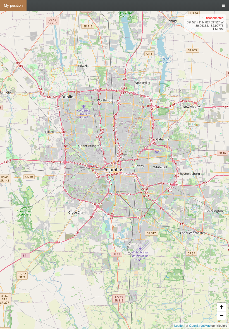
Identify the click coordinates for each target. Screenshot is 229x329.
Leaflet (178, 325)
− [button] (221, 315)
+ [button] (221, 306)
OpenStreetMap (200, 325)
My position (13, 5)
